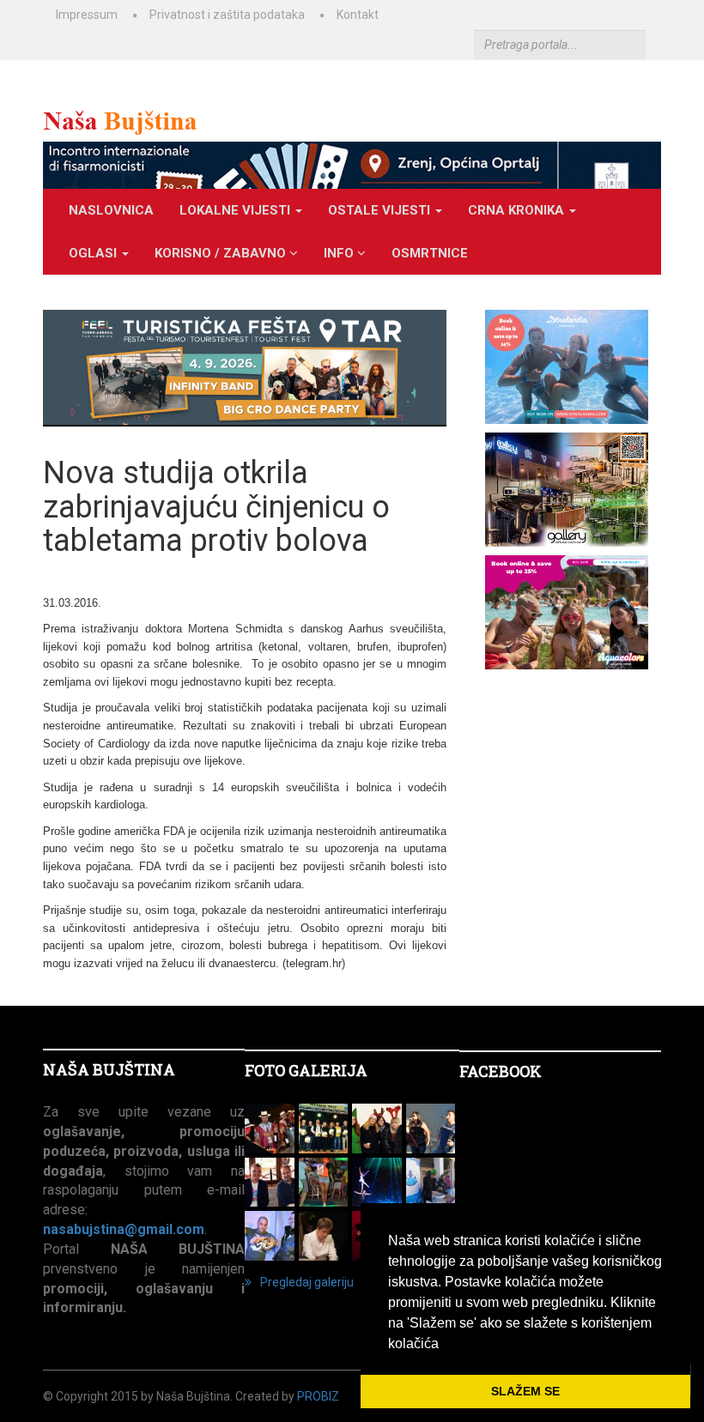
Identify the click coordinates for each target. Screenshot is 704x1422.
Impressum (87, 14)
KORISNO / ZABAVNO (222, 253)
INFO (340, 253)
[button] (444, 1344)
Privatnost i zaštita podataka (227, 14)
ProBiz (318, 1396)
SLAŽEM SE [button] (525, 1391)
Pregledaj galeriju (307, 1282)
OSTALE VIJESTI (381, 210)
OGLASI (94, 253)
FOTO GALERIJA (306, 1070)
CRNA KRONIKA (517, 210)
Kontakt (358, 14)
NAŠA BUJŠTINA (109, 1069)
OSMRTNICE (429, 253)
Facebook (500, 1071)
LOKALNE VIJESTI (236, 210)
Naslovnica (111, 210)
